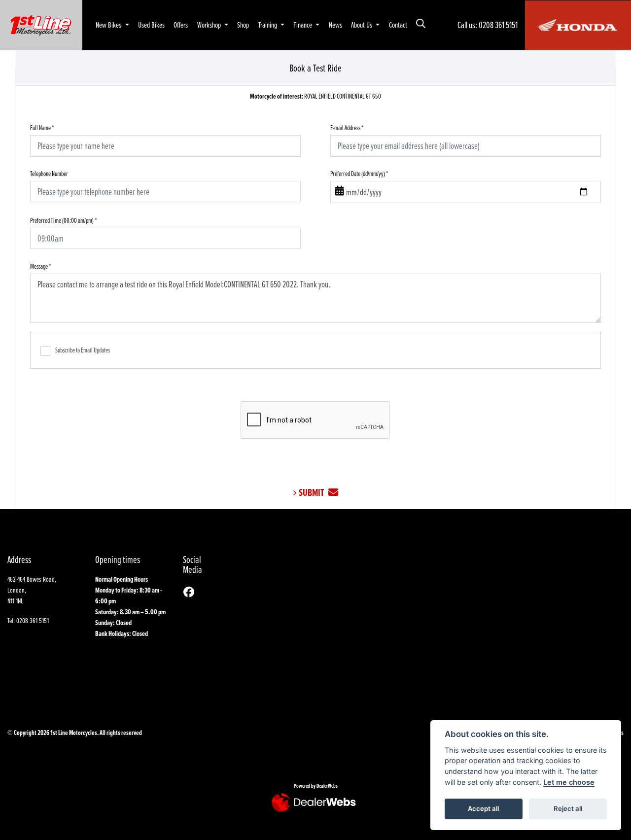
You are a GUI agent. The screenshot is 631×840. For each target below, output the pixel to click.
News (335, 24)
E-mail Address (346, 127)
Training (268, 24)
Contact (398, 24)
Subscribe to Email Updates (82, 349)
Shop (243, 24)
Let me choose (569, 782)
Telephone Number (49, 173)
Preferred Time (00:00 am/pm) (63, 220)
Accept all (483, 808)
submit (313, 492)
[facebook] (191, 592)
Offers (181, 24)
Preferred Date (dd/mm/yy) (359, 173)
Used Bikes (151, 24)
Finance (303, 24)
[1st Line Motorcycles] (41, 24)
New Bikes (109, 24)
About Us (362, 24)
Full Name (42, 127)
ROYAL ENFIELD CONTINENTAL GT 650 (315, 96)
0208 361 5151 (498, 25)
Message (40, 266)
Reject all (568, 808)
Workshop (209, 24)
